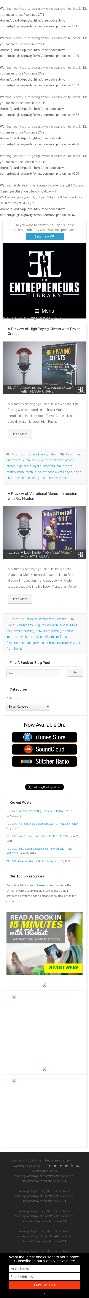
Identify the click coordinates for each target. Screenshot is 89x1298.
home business (58, 625)
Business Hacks (36, 454)
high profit (24, 466)
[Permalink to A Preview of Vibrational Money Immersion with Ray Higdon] (44, 532)
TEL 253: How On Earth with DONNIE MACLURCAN (37, 836)
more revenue (26, 472)
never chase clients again (55, 472)
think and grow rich (32, 643)
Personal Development (40, 619)
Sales (52, 454)
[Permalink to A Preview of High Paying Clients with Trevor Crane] (44, 368)
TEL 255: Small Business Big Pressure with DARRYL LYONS (42, 811)
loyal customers (43, 466)
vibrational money (59, 643)
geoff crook (48, 460)
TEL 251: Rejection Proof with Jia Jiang (29, 861)
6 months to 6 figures (31, 625)
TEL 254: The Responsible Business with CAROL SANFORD (42, 823)
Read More (20, 434)
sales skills (42, 637)
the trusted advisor (53, 478)
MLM (73, 625)
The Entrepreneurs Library (44, 273)
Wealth (61, 619)
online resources (43, 885)
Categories (13, 698)
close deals (31, 460)
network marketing (48, 631)
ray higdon (25, 637)
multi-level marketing (20, 631)
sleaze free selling (27, 478)
